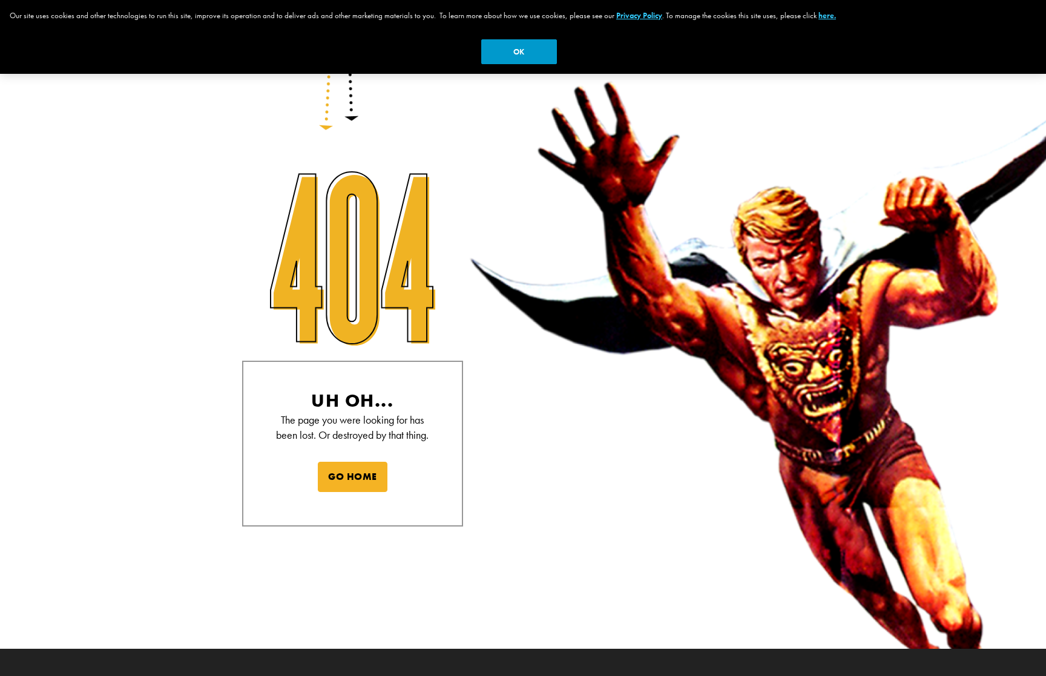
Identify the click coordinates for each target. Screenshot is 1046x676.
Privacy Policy (639, 15)
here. (827, 15)
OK (518, 52)
